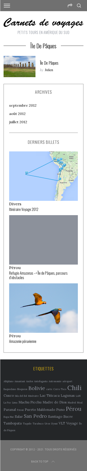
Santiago (55, 416)
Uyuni (54, 423)
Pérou (15, 267)
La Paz (7, 402)
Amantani (19, 381)
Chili (74, 387)
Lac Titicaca (50, 395)
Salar (19, 416)
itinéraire (33, 395)
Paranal (10, 409)
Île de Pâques (49, 63)
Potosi (20, 410)
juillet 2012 (18, 122)
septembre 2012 (23, 105)
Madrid (72, 402)
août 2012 (17, 113)
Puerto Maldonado (40, 409)
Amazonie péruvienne (22, 341)
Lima (14, 402)
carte (49, 389)
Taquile (27, 423)
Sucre (68, 416)
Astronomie (55, 381)
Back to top (39, 461)
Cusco (9, 395)
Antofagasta (41, 381)
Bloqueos (22, 389)
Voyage (72, 423)
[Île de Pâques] (20, 66)
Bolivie (36, 388)
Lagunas (68, 395)
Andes (29, 381)
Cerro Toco (59, 389)
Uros (47, 423)
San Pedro (35, 416)
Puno (60, 409)
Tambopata (13, 423)
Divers (15, 203)
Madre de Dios (55, 402)
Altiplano (8, 381)
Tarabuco (38, 423)
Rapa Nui (9, 416)
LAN (78, 395)
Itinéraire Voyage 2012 (23, 209)
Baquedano (10, 389)
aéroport (67, 381)
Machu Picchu (30, 402)
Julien (49, 69)
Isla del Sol (21, 395)
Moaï (80, 402)
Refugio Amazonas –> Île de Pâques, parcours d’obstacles (38, 275)
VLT (62, 423)
